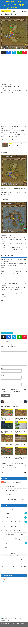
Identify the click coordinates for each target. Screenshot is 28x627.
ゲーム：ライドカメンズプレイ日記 (11, 530)
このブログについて (7, 509)
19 (10, 564)
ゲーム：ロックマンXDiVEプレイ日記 (12, 534)
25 (6, 566)
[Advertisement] (14, 69)
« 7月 (13, 570)
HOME (3, 618)
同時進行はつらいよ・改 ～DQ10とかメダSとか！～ (14, 4)
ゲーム (4, 543)
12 (10, 562)
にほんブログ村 (5, 581)
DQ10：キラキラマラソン (6, 11)
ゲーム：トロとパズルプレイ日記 (10, 539)
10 (3, 562)
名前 (2, 368)
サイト (2, 382)
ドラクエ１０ (6, 517)
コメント (3, 350)
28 (17, 566)
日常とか (5, 513)
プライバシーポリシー (7, 547)
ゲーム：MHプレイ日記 (8, 526)
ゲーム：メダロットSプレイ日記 (10, 522)
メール (3, 375)
